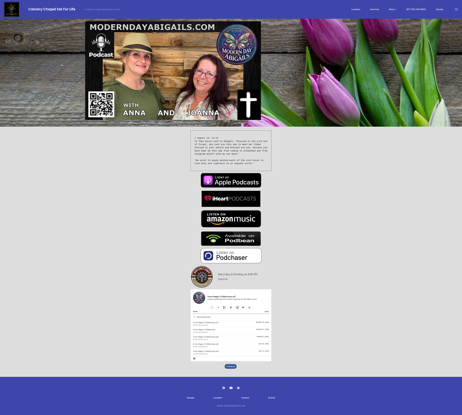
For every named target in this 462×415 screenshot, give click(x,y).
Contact (245, 397)
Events (271, 397)
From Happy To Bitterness (204, 329)
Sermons (374, 9)
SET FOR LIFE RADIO (416, 9)
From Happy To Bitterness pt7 (206, 322)
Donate (439, 9)
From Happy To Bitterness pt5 (206, 337)
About (392, 9)
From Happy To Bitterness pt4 (206, 344)
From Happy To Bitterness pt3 (206, 351)
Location (355, 9)
